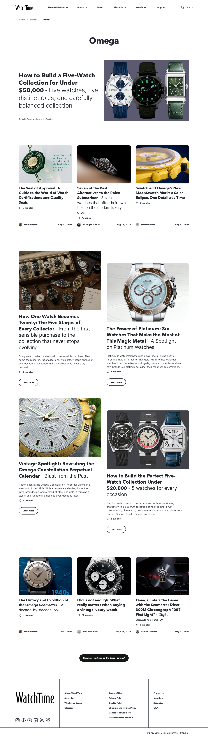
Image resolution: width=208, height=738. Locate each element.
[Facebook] (23, 720)
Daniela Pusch (148, 224)
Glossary (68, 707)
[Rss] (41, 720)
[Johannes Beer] (79, 632)
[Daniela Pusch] (137, 225)
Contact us (158, 693)
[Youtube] (29, 720)
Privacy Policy (116, 698)
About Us (118, 7)
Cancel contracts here (120, 712)
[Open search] (182, 7)
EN (189, 7)
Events (100, 7)
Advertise (69, 698)
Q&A (155, 707)
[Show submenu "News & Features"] (67, 7)
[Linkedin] (35, 720)
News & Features (56, 7)
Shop (158, 7)
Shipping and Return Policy (122, 707)
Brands (80, 7)
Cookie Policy (115, 703)
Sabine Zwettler (149, 631)
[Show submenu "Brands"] (86, 7)
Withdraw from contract (121, 717)
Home (22, 19)
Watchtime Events (73, 703)
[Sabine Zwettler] (137, 632)
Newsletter (141, 7)
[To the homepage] (35, 697)
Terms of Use (115, 693)
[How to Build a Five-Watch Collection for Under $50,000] (148, 90)
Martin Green (31, 224)
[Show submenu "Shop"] (164, 7)
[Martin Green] (20, 225)
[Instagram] (17, 720)
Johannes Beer (90, 631)
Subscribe (158, 703)
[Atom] (48, 720)
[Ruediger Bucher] (79, 225)
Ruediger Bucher (91, 224)
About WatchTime (73, 693)
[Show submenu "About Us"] (125, 7)
